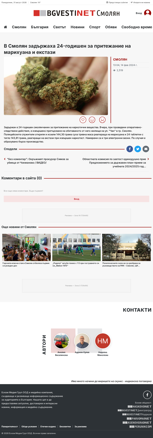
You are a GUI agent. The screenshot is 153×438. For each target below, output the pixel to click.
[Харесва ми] (93, 120)
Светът (59, 27)
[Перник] (141, 426)
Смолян (19, 27)
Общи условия (29, 426)
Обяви (111, 27)
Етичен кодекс (48, 426)
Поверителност (9, 426)
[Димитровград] (135, 410)
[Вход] (148, 13)
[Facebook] (147, 395)
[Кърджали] (137, 414)
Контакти (137, 310)
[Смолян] (76, 13)
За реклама (81, 426)
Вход (139, 13)
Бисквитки (65, 426)
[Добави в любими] (83, 120)
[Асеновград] (137, 422)
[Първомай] (139, 418)
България (39, 27)
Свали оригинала (14, 60)
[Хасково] (140, 406)
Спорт (94, 27)
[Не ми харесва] (103, 120)
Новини (77, 27)
